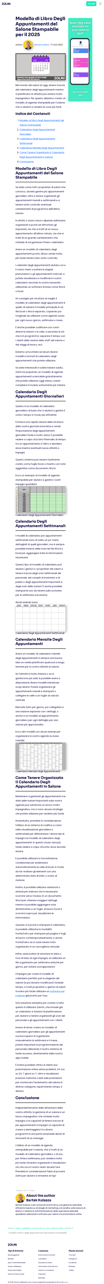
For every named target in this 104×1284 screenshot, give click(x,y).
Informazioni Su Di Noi (46, 1255)
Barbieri (11, 1259)
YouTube (72, 1255)
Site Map (41, 1278)
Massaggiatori (13, 1255)
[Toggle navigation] (100, 3)
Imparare (42, 1274)
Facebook (72, 1262)
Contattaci (42, 1259)
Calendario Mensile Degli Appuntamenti (42, 147)
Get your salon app (80, 93)
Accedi (91, 3)
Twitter (71, 1270)
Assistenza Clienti (45, 1262)
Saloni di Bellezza (14, 1266)
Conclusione (27, 161)
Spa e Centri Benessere (16, 1262)
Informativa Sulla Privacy (48, 1266)
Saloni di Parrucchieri (16, 1274)
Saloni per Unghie (14, 1270)
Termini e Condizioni (46, 1270)
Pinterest (72, 1266)
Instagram (73, 1259)
